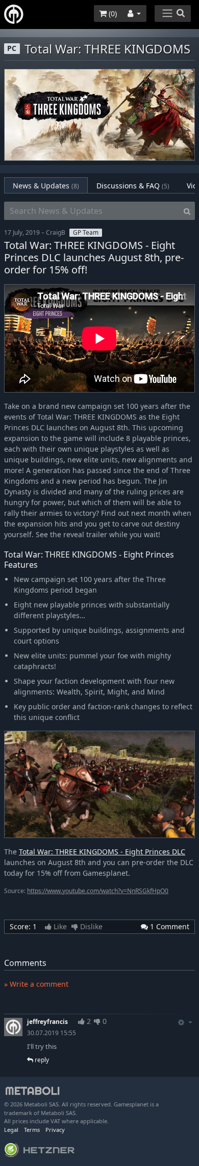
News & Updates (46, 185)
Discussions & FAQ (132, 185)
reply (41, 1060)
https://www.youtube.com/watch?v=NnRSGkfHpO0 (97, 891)
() (112, 13)
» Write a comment (36, 984)
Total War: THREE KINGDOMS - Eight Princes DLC (102, 851)
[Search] (187, 211)
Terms (32, 1129)
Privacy (55, 1129)
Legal (11, 1129)
